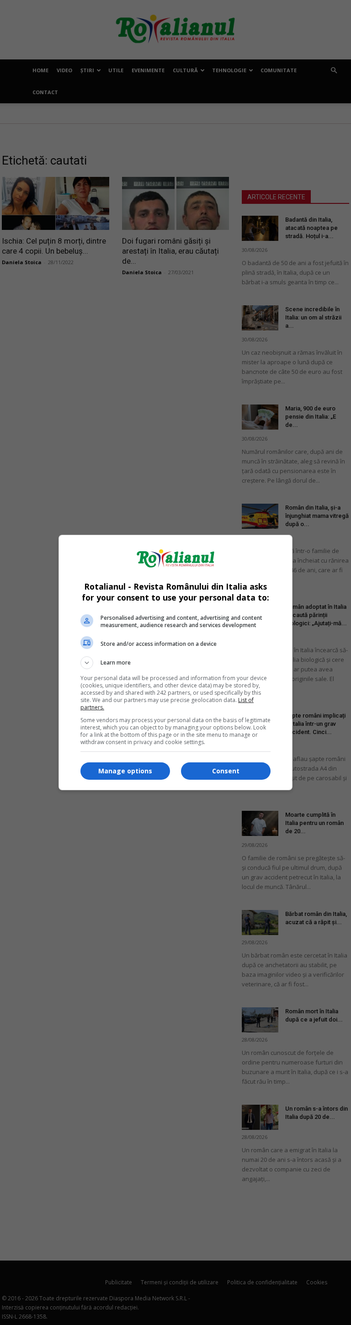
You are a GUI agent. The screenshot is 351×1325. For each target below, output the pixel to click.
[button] (175, 662)
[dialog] (175, 662)
